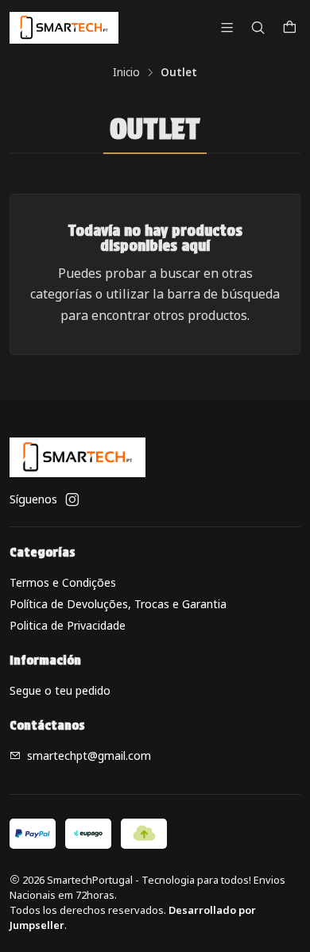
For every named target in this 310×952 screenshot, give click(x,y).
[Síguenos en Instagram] (72, 499)
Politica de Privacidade (68, 625)
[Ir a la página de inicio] (64, 28)
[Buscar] (258, 27)
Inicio (126, 72)
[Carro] (289, 27)
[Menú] (227, 27)
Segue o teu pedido (60, 690)
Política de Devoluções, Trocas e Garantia (118, 603)
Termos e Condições (63, 582)
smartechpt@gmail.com (89, 755)
